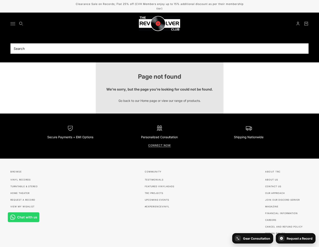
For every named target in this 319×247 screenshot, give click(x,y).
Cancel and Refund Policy (284, 226)
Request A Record (22, 199)
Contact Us (273, 186)
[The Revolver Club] (159, 23)
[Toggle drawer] (12, 23)
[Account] (298, 23)
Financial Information (281, 213)
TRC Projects (154, 193)
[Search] (21, 23)
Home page (148, 100)
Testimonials (154, 179)
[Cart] (306, 23)
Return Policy (275, 233)
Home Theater (20, 193)
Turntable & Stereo (24, 186)
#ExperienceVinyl (157, 206)
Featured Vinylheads (159, 186)
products (193, 100)
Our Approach (275, 193)
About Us (271, 179)
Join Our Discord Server (282, 199)
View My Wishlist (22, 206)
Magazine (271, 206)
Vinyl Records (20, 179)
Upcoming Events (157, 199)
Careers (270, 220)
